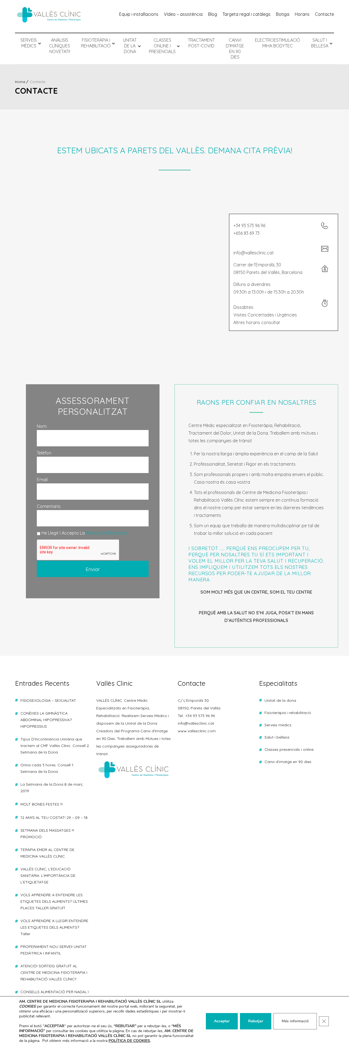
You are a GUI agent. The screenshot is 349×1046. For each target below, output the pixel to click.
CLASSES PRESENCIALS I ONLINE (289, 749)
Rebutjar (255, 1021)
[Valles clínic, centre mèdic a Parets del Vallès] (49, 16)
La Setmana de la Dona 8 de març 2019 (51, 787)
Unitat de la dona (280, 700)
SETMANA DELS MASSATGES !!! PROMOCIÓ (47, 833)
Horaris (302, 14)
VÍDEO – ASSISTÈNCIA (183, 14)
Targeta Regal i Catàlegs (246, 14)
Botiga (282, 14)
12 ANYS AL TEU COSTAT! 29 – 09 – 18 (54, 817)
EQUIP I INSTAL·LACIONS (138, 14)
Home (20, 82)
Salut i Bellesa (276, 737)
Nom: (42, 426)
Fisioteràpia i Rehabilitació (287, 712)
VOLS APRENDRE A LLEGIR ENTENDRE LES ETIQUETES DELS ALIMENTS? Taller (54, 927)
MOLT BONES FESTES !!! (41, 804)
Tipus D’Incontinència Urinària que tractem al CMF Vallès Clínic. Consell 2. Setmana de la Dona (55, 746)
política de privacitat (106, 533)
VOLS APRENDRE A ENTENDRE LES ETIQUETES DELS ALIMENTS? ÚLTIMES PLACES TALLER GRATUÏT (54, 901)
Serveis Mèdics (277, 724)
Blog (212, 14)
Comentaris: (49, 506)
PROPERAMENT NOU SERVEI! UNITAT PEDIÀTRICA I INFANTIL (53, 950)
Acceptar (222, 1021)
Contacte (324, 14)
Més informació (295, 1021)
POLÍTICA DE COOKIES (129, 1040)
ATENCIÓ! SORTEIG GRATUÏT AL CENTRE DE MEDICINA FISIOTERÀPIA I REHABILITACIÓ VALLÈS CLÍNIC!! (53, 972)
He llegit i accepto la (83, 533)
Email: (42, 479)
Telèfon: (44, 453)
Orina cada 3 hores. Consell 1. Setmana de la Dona (47, 768)
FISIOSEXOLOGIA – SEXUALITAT (48, 700)
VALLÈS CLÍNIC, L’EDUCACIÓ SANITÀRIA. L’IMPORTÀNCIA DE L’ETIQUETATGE (48, 876)
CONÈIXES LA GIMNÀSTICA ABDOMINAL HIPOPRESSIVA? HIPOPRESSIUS (46, 720)
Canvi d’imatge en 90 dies (287, 761)
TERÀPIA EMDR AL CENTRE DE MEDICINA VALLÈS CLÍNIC (47, 853)
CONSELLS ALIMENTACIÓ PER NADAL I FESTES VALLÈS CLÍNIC (54, 995)
